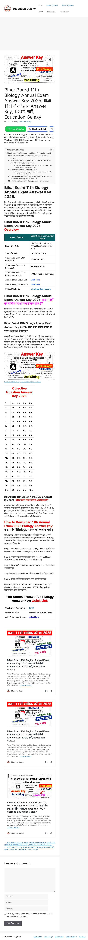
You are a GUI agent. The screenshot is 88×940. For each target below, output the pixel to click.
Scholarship (64, 12)
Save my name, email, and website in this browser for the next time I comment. (30, 915)
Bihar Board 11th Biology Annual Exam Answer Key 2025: (29, 153)
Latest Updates (52, 5)
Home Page (48, 937)
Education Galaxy (24, 8)
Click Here (34, 617)
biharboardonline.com (41, 289)
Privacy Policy (71, 937)
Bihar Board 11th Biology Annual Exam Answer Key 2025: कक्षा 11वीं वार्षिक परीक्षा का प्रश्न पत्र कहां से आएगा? (33, 166)
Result (40, 12)
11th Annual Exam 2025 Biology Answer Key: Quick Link (30, 181)
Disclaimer (38, 937)
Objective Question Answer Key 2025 (24, 170)
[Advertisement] (29, 34)
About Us (82, 937)
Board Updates (68, 5)
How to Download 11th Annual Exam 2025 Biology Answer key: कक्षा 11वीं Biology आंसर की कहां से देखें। (31, 177)
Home (40, 5)
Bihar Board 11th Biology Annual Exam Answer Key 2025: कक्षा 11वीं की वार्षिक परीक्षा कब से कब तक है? (31, 162)
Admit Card (51, 12)
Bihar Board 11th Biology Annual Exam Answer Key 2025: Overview (30, 157)
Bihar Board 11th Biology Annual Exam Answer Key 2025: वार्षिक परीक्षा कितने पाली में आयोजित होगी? (34, 173)
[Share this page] (51, 129)
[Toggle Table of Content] (50, 150)
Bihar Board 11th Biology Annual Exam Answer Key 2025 (22, 382)
